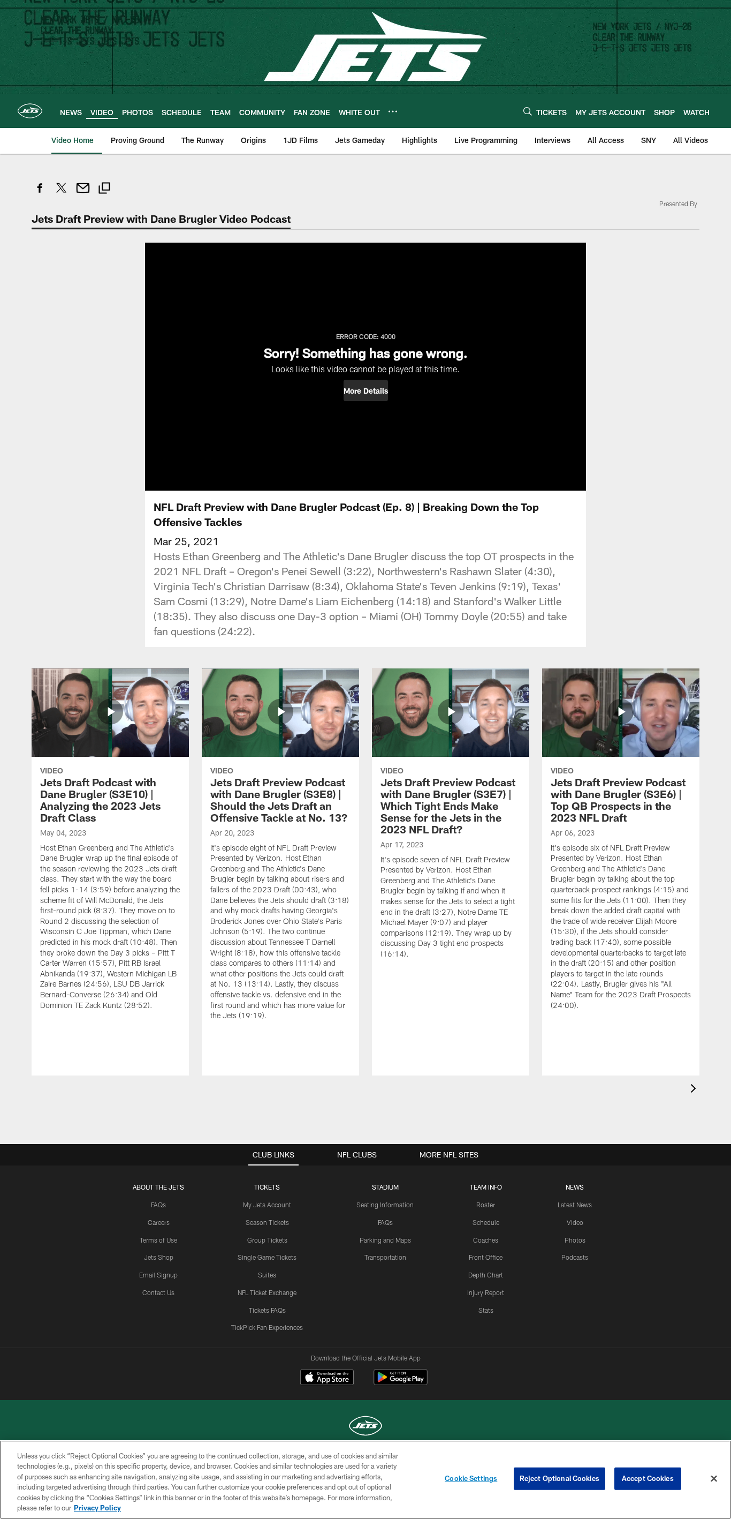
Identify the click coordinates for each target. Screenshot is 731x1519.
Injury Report (485, 1292)
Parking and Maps (385, 1240)
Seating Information (385, 1204)
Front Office (485, 1257)
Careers (159, 1222)
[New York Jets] (365, 1427)
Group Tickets (267, 1240)
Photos (575, 1240)
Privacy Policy (97, 1507)
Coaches (485, 1240)
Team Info (486, 1187)
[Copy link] (104, 189)
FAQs (158, 1204)
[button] (366, 390)
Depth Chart (485, 1275)
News (575, 1187)
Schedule (486, 1222)
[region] (365, 1479)
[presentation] (695, 1089)
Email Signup (158, 1275)
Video (575, 1222)
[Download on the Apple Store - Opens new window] (327, 1379)
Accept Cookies (648, 1478)
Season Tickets (267, 1222)
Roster (485, 1204)
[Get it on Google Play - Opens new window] (400, 1383)
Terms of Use (158, 1240)
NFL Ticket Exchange (267, 1292)
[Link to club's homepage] (30, 111)
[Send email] (83, 193)
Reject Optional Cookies (559, 1478)
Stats (485, 1310)
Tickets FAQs (267, 1310)
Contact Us (158, 1292)
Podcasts (574, 1257)
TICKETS (267, 1187)
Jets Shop (158, 1257)
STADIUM (385, 1187)
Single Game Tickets (267, 1257)
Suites (267, 1275)
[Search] (527, 111)
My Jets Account (267, 1204)
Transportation (385, 1257)
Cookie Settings (471, 1478)
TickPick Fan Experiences (267, 1327)
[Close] (714, 1479)
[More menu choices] (393, 111)
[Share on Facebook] (40, 193)
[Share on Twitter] (61, 193)
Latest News (575, 1204)
